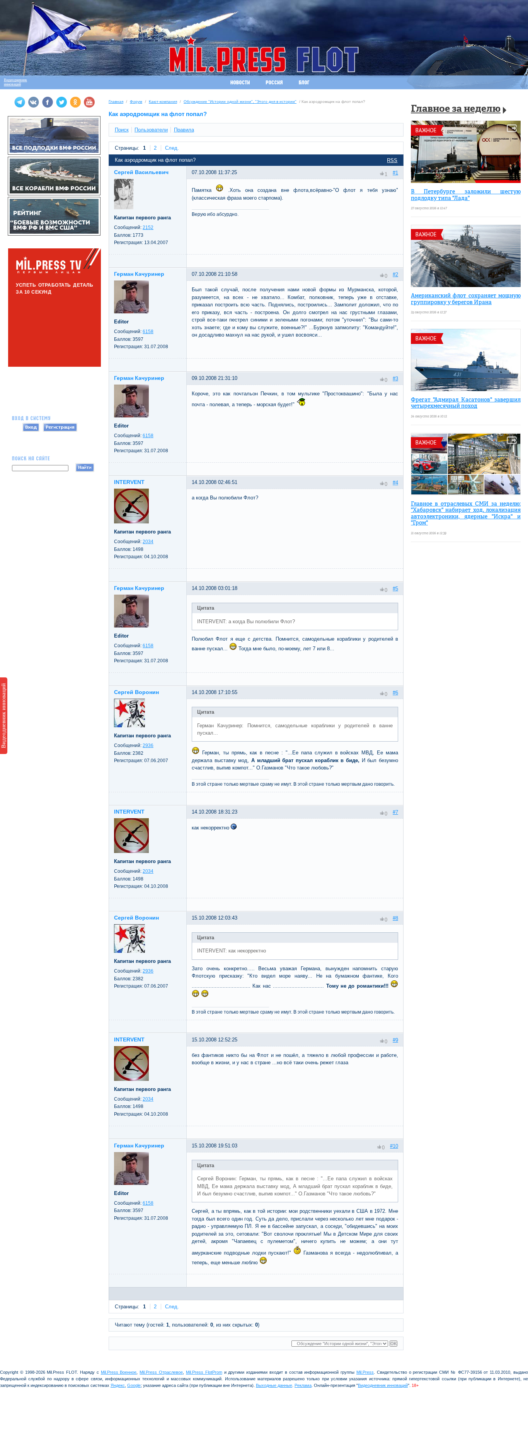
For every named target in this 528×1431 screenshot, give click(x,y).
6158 (148, 331)
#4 (395, 483)
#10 (394, 1146)
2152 (148, 227)
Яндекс (118, 1385)
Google (134, 1385)
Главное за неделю (456, 109)
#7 (395, 812)
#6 (395, 693)
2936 (148, 745)
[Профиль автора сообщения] (123, 207)
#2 (395, 274)
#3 (395, 378)
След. (172, 148)
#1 (395, 173)
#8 (395, 918)
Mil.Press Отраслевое (161, 1372)
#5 (395, 589)
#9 (395, 1040)
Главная (116, 101)
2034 (148, 541)
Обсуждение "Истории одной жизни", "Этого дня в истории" (240, 101)
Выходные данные (274, 1385)
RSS (392, 160)
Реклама (303, 1385)
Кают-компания (163, 101)
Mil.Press (365, 1372)
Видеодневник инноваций (3, 715)
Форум (136, 101)
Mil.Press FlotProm (204, 1372)
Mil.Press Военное (119, 1372)
